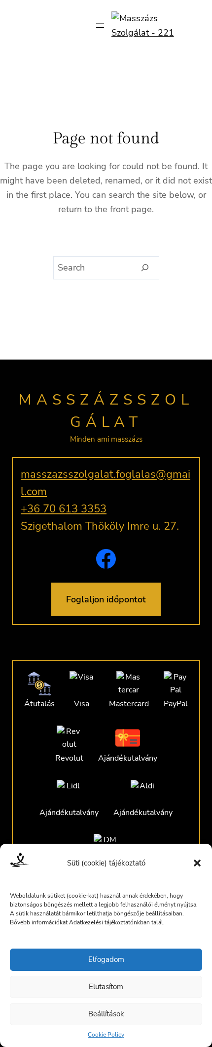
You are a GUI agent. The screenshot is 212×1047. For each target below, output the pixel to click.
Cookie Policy (106, 1035)
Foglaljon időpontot (106, 599)
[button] (197, 863)
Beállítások (106, 1014)
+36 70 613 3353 (63, 508)
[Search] (145, 268)
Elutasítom (106, 987)
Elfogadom (106, 959)
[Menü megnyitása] (100, 26)
